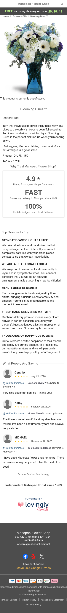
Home (6, 16)
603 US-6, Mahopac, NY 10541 (33, 537)
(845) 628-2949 (33, 540)
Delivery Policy (33, 604)
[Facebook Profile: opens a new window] (25, 556)
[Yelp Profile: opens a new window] (33, 556)
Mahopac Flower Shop (34, 3)
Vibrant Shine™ (36, 413)
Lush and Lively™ (37, 383)
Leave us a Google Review (33, 568)
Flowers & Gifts (19, 16)
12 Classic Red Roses (39, 447)
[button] (59, 604)
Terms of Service (9, 600)
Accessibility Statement (52, 600)
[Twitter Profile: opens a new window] (41, 556)
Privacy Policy (29, 600)
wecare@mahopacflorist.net (33, 544)
